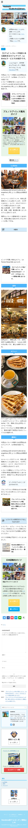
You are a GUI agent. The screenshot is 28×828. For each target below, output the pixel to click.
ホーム (5, 814)
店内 (3, 783)
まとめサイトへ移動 (14, 770)
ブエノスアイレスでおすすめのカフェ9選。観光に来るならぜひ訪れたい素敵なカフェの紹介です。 (15, 699)
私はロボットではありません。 (9, 682)
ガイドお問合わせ (12, 814)
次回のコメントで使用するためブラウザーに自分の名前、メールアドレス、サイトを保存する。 (14, 677)
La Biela (4, 782)
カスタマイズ (20, 143)
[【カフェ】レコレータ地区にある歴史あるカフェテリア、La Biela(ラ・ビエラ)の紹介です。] (16, 617)
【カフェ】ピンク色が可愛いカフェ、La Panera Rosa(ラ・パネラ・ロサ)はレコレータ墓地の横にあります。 (16, 693)
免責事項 (20, 814)
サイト (3, 667)
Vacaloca (12, 70)
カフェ (4, 624)
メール (4, 661)
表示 (16, 160)
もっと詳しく (14, 149)
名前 (3, 655)
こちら (19, 29)
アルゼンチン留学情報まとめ (11, 751)
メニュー (4, 785)
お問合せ (15, 609)
